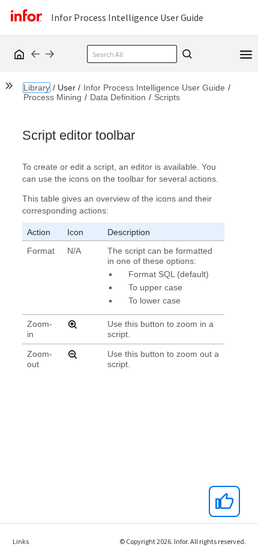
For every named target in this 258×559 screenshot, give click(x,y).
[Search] (185, 54)
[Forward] (50, 54)
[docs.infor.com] (17, 54)
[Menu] (246, 53)
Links (21, 541)
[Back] (35, 54)
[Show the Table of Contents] (11, 88)
